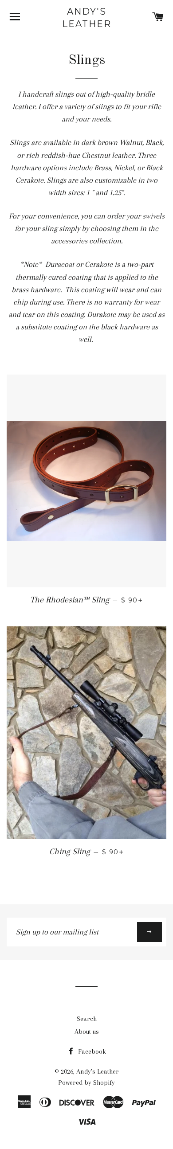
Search (87, 1019)
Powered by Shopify (86, 1082)
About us (87, 1032)
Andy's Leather (86, 17)
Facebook (91, 1051)
